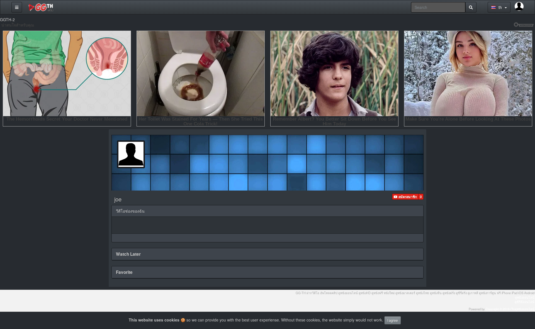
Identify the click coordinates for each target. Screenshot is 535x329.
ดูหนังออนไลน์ (524, 297)
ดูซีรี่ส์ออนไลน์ (524, 301)
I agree (392, 320)
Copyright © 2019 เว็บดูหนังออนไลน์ (510, 309)
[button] (405, 197)
